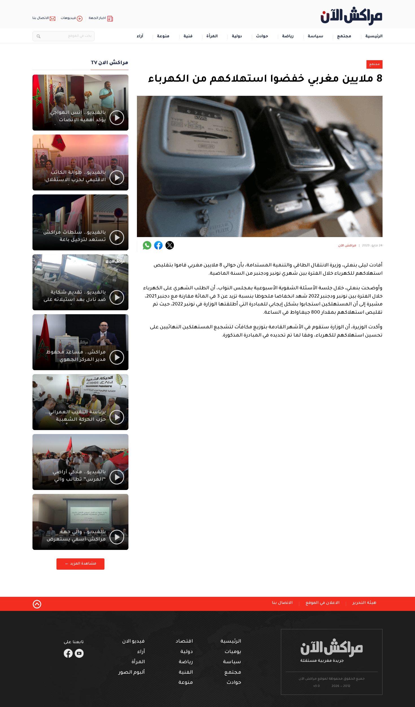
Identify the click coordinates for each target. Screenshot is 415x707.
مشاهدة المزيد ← (80, 564)
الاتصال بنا (40, 18)
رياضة (288, 37)
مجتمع (344, 37)
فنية (188, 37)
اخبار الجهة (97, 18)
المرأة (212, 37)
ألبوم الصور (132, 673)
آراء (140, 37)
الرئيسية (374, 37)
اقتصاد (184, 642)
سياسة (315, 37)
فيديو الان (133, 642)
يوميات (232, 652)
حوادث (262, 37)
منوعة (163, 37)
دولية (237, 37)
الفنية (186, 673)
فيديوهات (68, 18)
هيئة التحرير (364, 603)
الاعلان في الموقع (323, 603)
